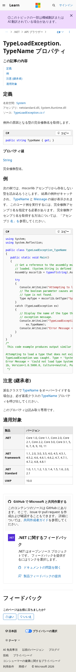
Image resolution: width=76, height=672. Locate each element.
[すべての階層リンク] (6, 32)
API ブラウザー (33, 32)
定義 (9, 68)
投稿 (6, 655)
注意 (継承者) (14, 78)
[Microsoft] (38, 5)
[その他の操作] (69, 32)
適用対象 (11, 84)
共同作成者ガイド (36, 520)
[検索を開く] (54, 5)
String (7, 160)
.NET (17, 32)
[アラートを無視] (71, 15)
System (21, 103)
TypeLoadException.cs (28, 112)
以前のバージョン (33, 649)
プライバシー (21, 655)
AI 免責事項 (10, 649)
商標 (21, 666)
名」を (14, 221)
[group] (38, 304)
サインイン (66, 5)
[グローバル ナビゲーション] (4, 5)
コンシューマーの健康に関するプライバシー (30, 661)
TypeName (21, 199)
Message (40, 199)
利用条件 (8, 666)
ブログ (53, 649)
